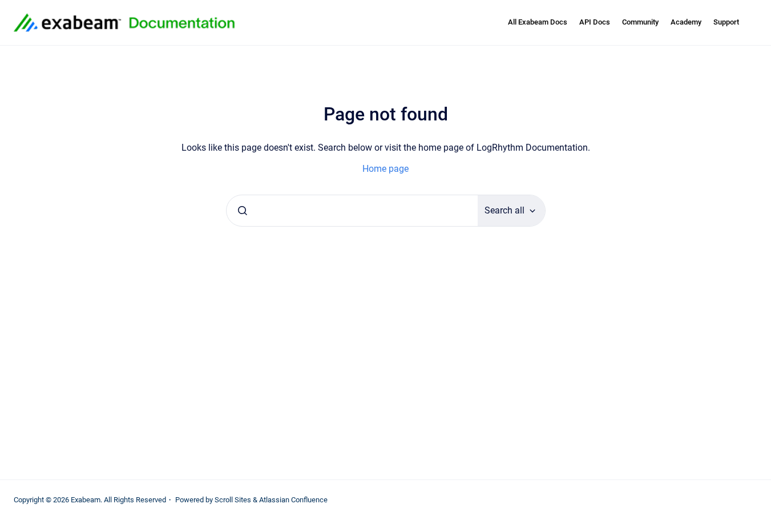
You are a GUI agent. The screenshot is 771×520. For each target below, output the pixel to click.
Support (726, 22)
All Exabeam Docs (537, 22)
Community (640, 22)
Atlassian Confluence (293, 499)
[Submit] (242, 210)
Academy (686, 22)
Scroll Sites (233, 499)
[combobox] (352, 210)
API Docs (594, 22)
